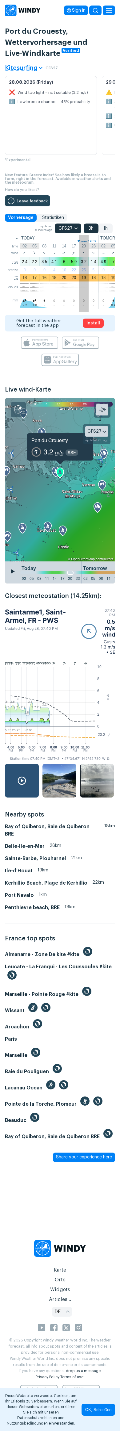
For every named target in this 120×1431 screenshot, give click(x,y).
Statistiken (53, 218)
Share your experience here (84, 1157)
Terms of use (71, 1377)
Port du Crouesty (49, 440)
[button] (98, 631)
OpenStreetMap (83, 558)
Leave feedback (32, 200)
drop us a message (83, 1371)
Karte (60, 1270)
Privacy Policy (47, 1377)
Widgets (60, 1289)
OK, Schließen (98, 1409)
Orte (60, 1279)
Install (93, 323)
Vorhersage (21, 218)
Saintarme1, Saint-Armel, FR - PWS (35, 616)
